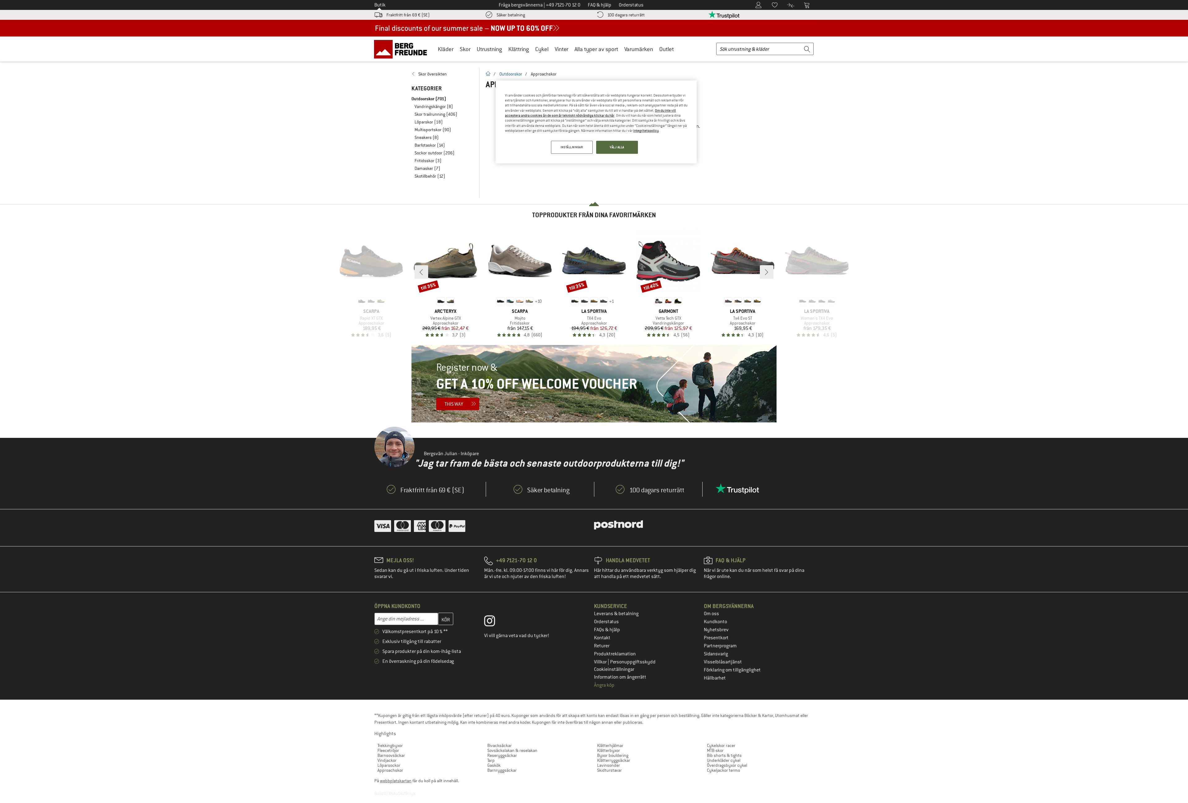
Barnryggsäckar (502, 770)
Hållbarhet (715, 678)
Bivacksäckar (499, 745)
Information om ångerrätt (620, 677)
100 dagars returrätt (626, 15)
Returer (601, 646)
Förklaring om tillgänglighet (732, 670)
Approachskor (390, 770)
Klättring (518, 49)
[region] (596, 122)
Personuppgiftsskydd (633, 662)
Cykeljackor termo (723, 770)
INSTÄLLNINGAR (572, 147)
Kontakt (602, 638)
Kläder (446, 49)
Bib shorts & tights (724, 755)
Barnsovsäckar (391, 755)
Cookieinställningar (614, 669)
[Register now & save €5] (594, 383)
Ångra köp (604, 685)
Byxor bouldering (612, 755)
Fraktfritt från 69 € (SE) (408, 15)
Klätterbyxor (608, 750)
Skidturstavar (609, 770)
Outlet (666, 49)
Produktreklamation (615, 654)
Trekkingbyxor (390, 745)
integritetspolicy (646, 130)
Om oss (711, 614)
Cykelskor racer (721, 745)
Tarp (491, 760)
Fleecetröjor (388, 750)
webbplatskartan (395, 781)
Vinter (561, 49)
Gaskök (494, 765)
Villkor (601, 662)
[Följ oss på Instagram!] (494, 622)
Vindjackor (387, 760)
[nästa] (766, 272)
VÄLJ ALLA (617, 147)
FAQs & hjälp (607, 630)
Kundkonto (715, 622)
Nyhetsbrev (716, 630)
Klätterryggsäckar (613, 760)
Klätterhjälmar (610, 745)
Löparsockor (388, 765)
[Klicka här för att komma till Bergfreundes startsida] (402, 49)
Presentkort (716, 638)
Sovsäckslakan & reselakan (512, 750)
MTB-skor (715, 750)
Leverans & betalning (616, 614)
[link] (442, 74)
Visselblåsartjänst (723, 662)
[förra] (421, 272)
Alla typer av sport (596, 49)
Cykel (542, 49)
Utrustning (489, 49)
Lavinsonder (608, 765)
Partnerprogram (720, 646)
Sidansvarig (716, 654)
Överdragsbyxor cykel (727, 765)
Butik (379, 5)
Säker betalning (511, 15)
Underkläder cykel (723, 760)
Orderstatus (606, 622)
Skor (465, 49)
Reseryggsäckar (502, 755)
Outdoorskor (510, 74)
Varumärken (638, 49)
